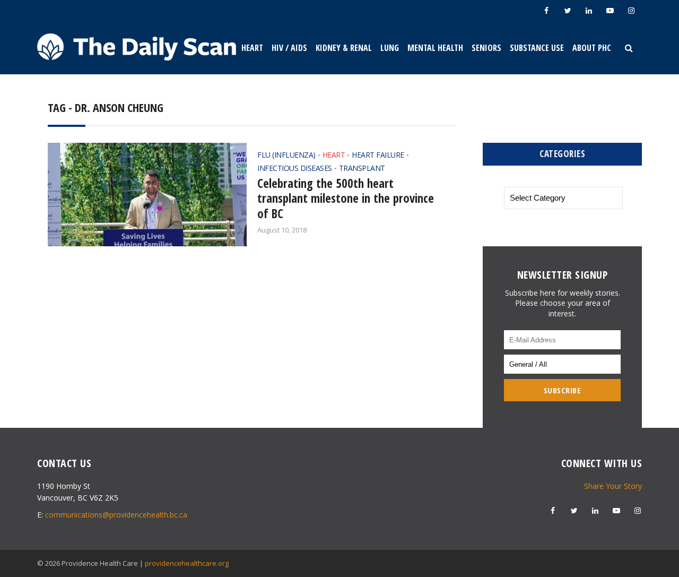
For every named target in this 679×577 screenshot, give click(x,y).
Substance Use (537, 48)
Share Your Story (613, 486)
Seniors (486, 48)
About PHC (591, 48)
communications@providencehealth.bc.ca (116, 515)
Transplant (362, 168)
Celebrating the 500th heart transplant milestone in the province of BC (345, 198)
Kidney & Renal (344, 48)
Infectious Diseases (294, 168)
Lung (389, 48)
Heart (252, 48)
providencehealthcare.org (187, 563)
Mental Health (435, 48)
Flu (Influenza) (286, 155)
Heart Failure (378, 155)
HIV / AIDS (289, 48)
